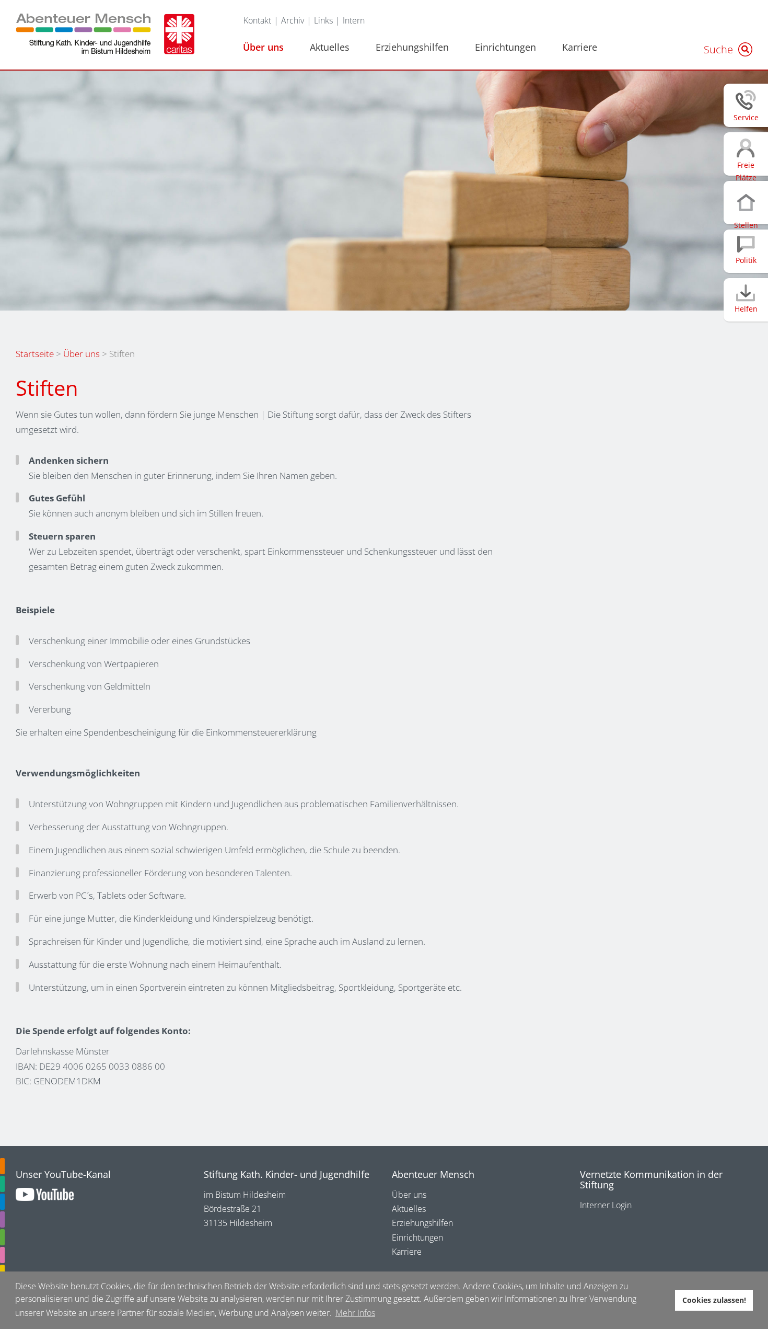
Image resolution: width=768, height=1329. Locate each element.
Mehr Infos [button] (355, 1313)
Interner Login (606, 1205)
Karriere (579, 47)
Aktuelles (330, 47)
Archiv (292, 20)
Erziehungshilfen (412, 47)
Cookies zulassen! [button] (714, 1300)
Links (323, 20)
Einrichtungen (505, 47)
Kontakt (257, 20)
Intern (354, 20)
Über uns (263, 47)
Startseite (35, 354)
